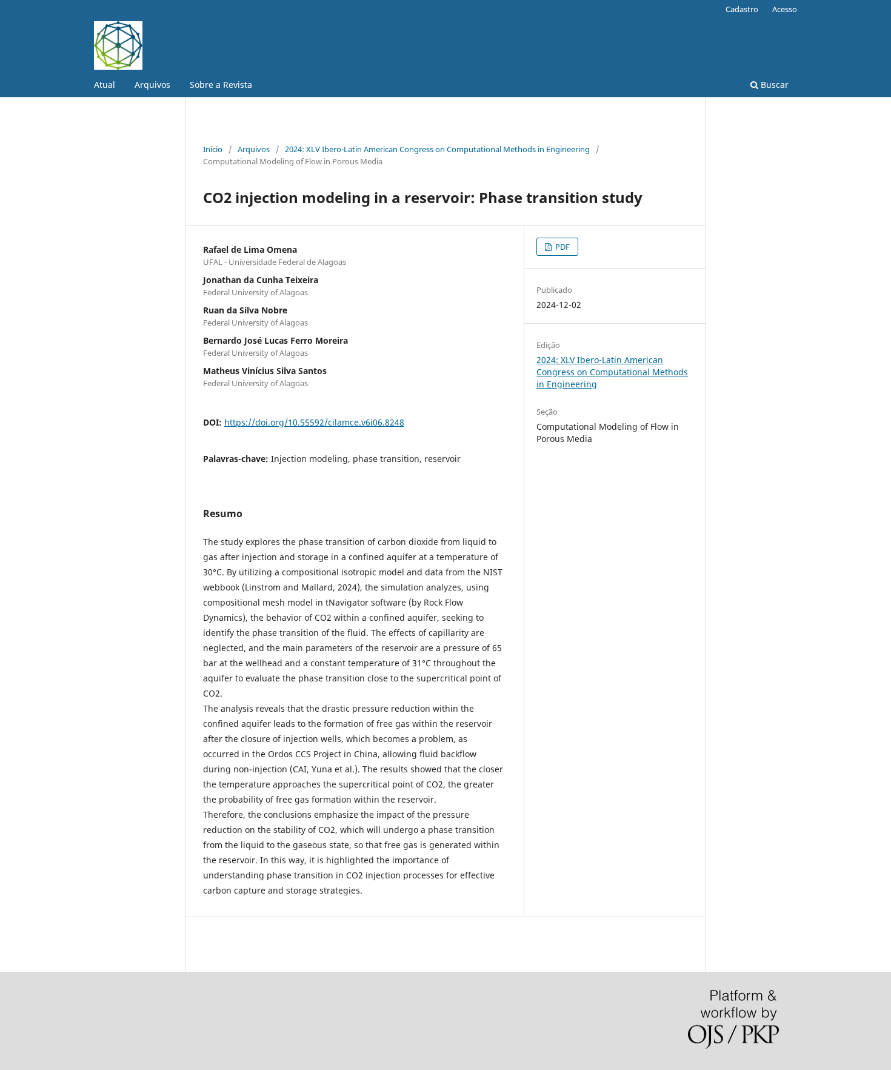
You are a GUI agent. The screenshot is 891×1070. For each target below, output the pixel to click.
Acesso (784, 9)
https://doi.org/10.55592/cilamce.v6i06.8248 (314, 422)
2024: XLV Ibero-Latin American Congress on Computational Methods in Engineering (437, 149)
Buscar (773, 84)
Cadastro (742, 9)
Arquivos (152, 84)
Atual (104, 84)
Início (212, 149)
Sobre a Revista (221, 84)
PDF (561, 246)
